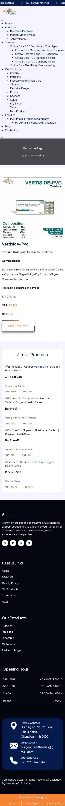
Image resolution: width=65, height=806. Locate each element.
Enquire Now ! (18, 326)
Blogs (8, 126)
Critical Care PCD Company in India (35, 61)
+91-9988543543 (33, 762)
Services (10, 42)
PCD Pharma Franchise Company (29, 118)
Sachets (15, 95)
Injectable (8, 638)
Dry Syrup (16, 103)
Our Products (13, 69)
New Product (18, 111)
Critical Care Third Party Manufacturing (32, 65)
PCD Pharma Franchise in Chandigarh (36, 122)
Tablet (14, 107)
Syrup (13, 99)
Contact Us (11, 130)
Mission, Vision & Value (22, 34)
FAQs (5, 601)
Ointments (16, 84)
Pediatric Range (19, 88)
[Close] (1, 137)
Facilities (10, 115)
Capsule (15, 73)
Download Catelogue (32, 797)
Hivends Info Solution (18, 783)
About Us (10, 27)
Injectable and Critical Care (25, 80)
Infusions (15, 76)
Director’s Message (21, 31)
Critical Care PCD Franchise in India (35, 57)
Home (8, 23)
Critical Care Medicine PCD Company (36, 53)
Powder (14, 92)
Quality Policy (18, 38)
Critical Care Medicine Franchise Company (39, 50)
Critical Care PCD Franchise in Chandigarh (34, 46)
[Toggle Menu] (1, 20)
